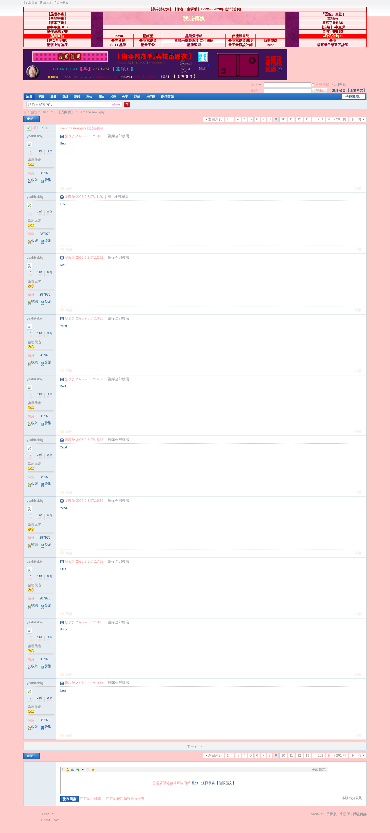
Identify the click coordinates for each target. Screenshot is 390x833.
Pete (63, 143)
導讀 (41, 96)
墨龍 (332, 40)
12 (299, 119)
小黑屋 (345, 814)
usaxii (118, 36)
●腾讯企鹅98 (332, 36)
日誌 (101, 96)
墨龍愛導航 (194, 36)
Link (78, 769)
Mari (63, 264)
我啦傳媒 (62, 3)
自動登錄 (322, 85)
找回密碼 (339, 85)
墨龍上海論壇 (57, 45)
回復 (68, 188)
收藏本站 (46, 3)
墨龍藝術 (194, 45)
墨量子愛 (148, 45)
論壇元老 (34, 160)
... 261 (318, 119)
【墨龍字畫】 (57, 18)
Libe (63, 204)
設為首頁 (31, 3)
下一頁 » (195, 746)
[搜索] (126, 104)
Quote (83, 769)
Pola (63, 690)
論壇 (29, 96)
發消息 (46, 182)
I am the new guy (92, 112)
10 (283, 119)
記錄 (137, 96)
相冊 (113, 96)
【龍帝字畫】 (57, 23)
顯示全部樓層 (118, 136)
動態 (77, 96)
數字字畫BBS (57, 27)
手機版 (331, 814)
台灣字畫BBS (332, 31)
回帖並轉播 (92, 799)
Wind (63, 325)
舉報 (357, 188)
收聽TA (33, 182)
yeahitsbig (35, 136)
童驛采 (332, 18)
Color (68, 769)
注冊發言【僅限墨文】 (349, 90)
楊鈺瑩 (148, 36)
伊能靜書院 (240, 36)
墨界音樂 (118, 40)
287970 (44, 173)
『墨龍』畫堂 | (332, 14)
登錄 (195, 783)
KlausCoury (50, 128)
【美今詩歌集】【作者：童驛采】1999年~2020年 (186, 9)
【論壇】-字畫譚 (332, 27)
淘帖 (89, 96)
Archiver (317, 814)
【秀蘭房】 (66, 112)
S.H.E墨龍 (118, 45)
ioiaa (270, 45)
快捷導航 (352, 97)
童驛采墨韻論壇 (186, 40)
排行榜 (150, 96)
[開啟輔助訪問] (366, 3)
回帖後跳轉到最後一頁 (127, 799)
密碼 (254, 90)
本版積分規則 (352, 798)
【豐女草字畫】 (57, 40)
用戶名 (254, 84)
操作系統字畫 (57, 31)
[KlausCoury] (29, 128)
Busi (63, 386)
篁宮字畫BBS (332, 23)
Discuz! (47, 112)
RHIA (63, 629)
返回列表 (215, 119)
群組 (65, 96)
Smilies (93, 769)
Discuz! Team (50, 820)
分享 (125, 96)
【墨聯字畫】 (57, 14)
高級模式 (319, 769)
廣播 (53, 96)
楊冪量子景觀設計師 (332, 45)
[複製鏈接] (95, 128)
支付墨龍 (206, 40)
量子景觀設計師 (241, 45)
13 (307, 119)
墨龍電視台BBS (240, 40)
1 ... (230, 119)
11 (291, 119)
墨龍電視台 (148, 40)
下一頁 (356, 119)
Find (63, 568)
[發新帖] (31, 119)
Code (88, 769)
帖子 (115, 105)
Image (73, 769)
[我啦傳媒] (155, 79)
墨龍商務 (57, 36)
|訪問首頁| (233, 9)
